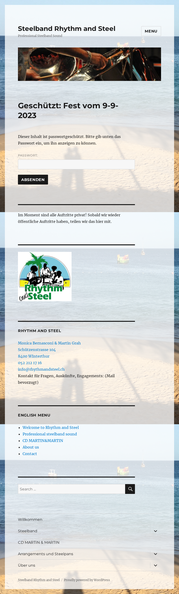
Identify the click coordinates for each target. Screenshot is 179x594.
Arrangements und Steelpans (45, 554)
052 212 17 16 (30, 362)
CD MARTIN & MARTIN (38, 542)
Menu (151, 31)
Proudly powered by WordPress (87, 580)
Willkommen (30, 519)
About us (31, 447)
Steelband (27, 531)
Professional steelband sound (50, 434)
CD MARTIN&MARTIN (43, 440)
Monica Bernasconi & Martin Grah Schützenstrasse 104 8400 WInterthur (49, 350)
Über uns (26, 565)
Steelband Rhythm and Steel (66, 29)
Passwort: (28, 155)
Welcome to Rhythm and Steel (51, 427)
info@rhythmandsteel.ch (41, 369)
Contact (30, 453)
